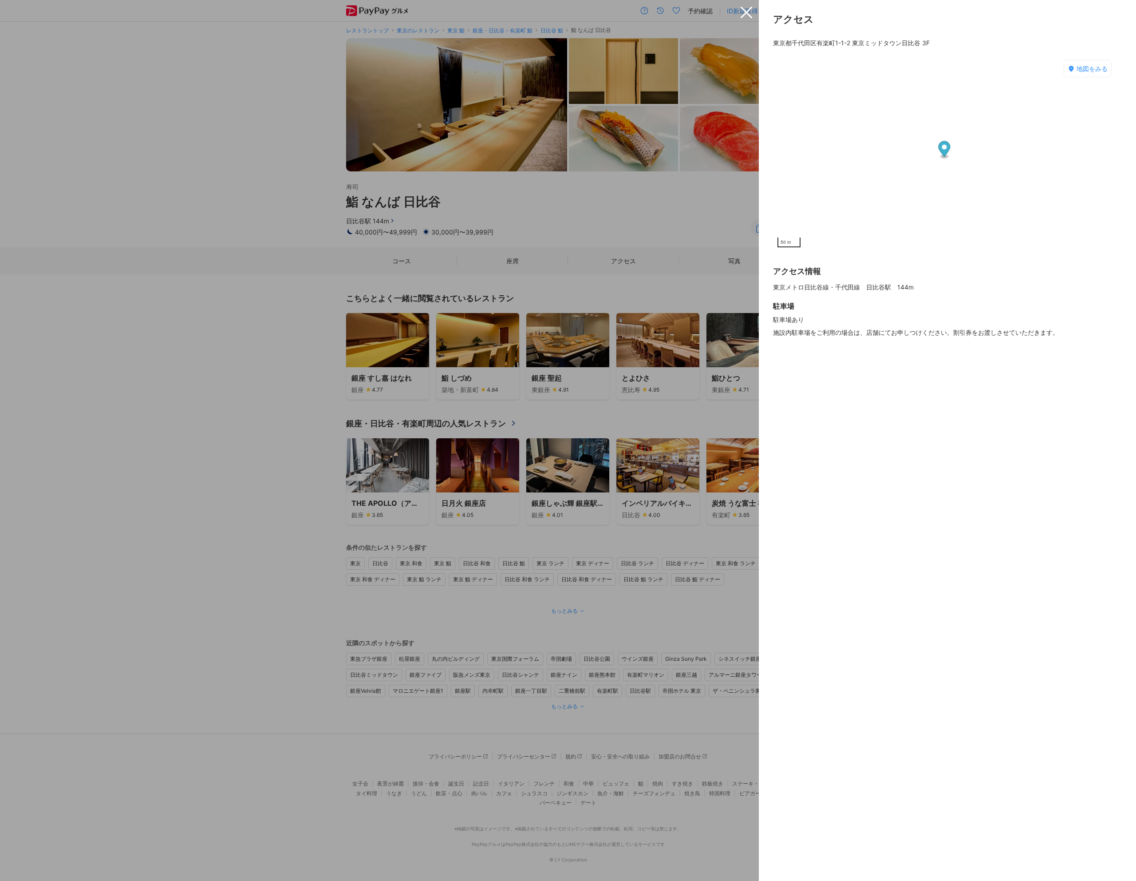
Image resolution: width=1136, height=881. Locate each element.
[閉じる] (746, 12)
